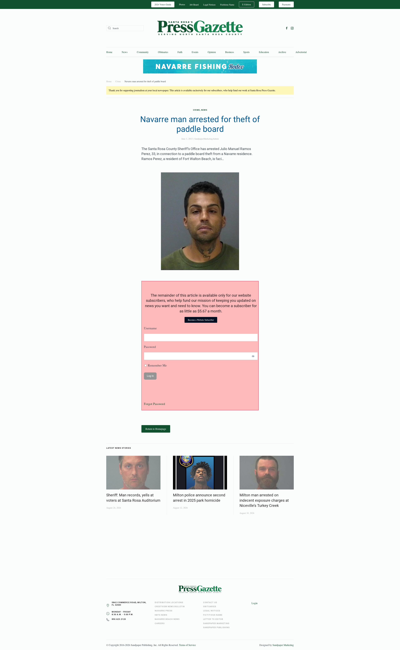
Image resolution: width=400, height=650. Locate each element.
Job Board (194, 4)
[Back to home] (200, 28)
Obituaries (163, 52)
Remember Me (157, 365)
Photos (182, 4)
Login (255, 603)
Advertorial (301, 52)
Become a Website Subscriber (201, 319)
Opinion (212, 52)
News (125, 52)
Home (109, 52)
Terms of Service (187, 645)
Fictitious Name (227, 4)
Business (229, 52)
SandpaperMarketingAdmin (206, 138)
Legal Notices (209, 4)
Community (143, 52)
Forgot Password (154, 404)
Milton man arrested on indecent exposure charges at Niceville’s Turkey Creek (264, 500)
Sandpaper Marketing (283, 645)
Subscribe (266, 4)
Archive (282, 52)
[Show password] (253, 356)
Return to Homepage (155, 428)
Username (150, 328)
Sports (246, 52)
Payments (286, 4)
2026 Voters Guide (163, 4)
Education (264, 52)
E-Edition (246, 4)
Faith (180, 52)
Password (150, 347)
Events (195, 52)
